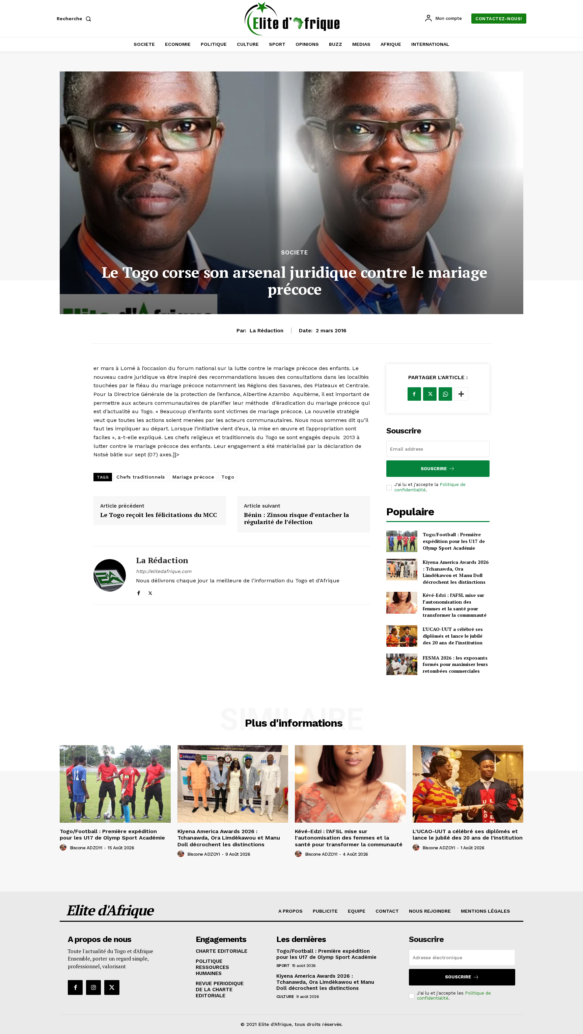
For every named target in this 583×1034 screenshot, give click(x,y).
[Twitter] (150, 591)
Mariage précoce (193, 477)
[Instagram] (93, 987)
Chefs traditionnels (140, 477)
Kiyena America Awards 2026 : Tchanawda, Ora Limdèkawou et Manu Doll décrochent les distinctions (456, 572)
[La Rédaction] (109, 575)
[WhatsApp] (445, 394)
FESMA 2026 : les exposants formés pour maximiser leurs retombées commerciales (455, 664)
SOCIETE (294, 252)
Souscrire (434, 468)
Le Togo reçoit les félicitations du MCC (158, 515)
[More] (461, 394)
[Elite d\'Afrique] (292, 18)
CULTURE (285, 996)
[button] (75, 18)
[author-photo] (64, 847)
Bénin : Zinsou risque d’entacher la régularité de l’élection (296, 518)
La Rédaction (266, 331)
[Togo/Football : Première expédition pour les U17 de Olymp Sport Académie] (401, 541)
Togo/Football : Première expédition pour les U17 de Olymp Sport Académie (454, 541)
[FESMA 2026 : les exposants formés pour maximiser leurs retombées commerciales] (401, 664)
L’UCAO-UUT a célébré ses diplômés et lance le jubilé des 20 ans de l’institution (453, 635)
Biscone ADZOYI (86, 847)
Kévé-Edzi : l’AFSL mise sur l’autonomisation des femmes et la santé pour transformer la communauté (455, 605)
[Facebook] (138, 591)
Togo (227, 477)
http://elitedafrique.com (163, 571)
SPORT (283, 965)
